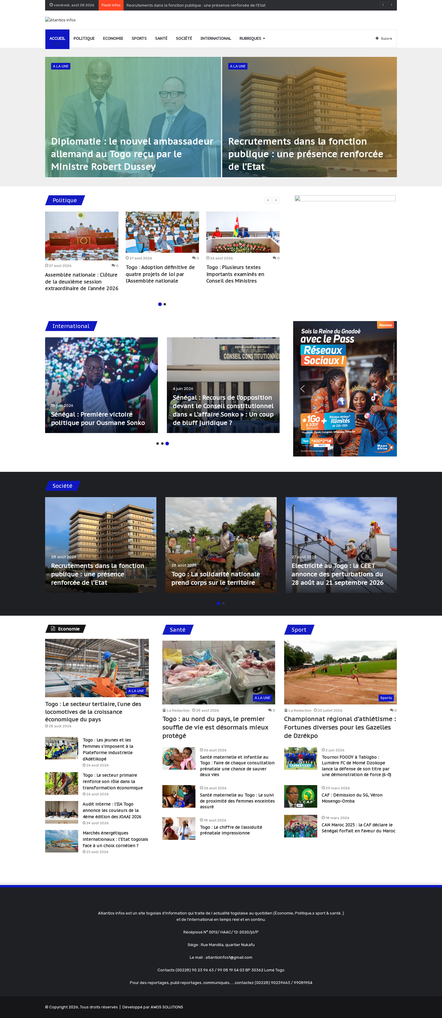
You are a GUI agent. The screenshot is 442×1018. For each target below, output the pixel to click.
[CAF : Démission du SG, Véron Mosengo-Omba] (300, 796)
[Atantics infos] (60, 20)
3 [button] (167, 443)
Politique (84, 38)
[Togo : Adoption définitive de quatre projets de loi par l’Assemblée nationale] (162, 232)
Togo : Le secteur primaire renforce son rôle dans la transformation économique (113, 781)
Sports (139, 38)
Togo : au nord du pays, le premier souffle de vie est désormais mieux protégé (198, 5)
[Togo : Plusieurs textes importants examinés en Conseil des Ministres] (243, 232)
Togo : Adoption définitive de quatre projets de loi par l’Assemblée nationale (160, 274)
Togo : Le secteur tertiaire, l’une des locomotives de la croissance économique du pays (93, 712)
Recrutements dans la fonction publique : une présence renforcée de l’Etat (305, 153)
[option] (221, 117)
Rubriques (250, 38)
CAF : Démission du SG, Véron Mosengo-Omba (352, 798)
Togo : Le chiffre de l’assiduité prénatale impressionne (231, 830)
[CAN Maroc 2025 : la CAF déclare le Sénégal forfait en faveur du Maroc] (300, 826)
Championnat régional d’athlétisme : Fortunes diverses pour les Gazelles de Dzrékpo (340, 727)
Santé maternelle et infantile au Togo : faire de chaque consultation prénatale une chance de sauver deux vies (237, 766)
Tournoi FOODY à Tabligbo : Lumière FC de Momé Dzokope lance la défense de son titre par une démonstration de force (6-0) (356, 766)
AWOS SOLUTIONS (167, 1007)
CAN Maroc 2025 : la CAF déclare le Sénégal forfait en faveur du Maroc (358, 828)
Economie (113, 38)
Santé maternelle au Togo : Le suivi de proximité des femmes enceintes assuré (237, 800)
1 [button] (160, 304)
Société (184, 38)
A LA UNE (61, 66)
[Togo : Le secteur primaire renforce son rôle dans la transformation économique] (61, 783)
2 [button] (165, 304)
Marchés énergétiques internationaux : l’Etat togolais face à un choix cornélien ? (115, 839)
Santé (161, 38)
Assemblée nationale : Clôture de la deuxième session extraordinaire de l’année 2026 (81, 281)
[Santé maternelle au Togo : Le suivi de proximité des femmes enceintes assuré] (178, 796)
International (216, 38)
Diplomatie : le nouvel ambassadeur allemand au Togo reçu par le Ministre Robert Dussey (132, 153)
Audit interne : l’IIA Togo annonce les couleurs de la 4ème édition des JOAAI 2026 (112, 810)
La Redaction (178, 710)
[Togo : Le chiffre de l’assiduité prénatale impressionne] (178, 828)
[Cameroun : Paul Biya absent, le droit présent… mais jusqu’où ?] (223, 385)
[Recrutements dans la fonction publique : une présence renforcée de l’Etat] (309, 117)
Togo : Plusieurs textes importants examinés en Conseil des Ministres (235, 274)
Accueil (57, 38)
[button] (302, 389)
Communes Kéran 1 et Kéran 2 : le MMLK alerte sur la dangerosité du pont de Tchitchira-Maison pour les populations (339, 565)
